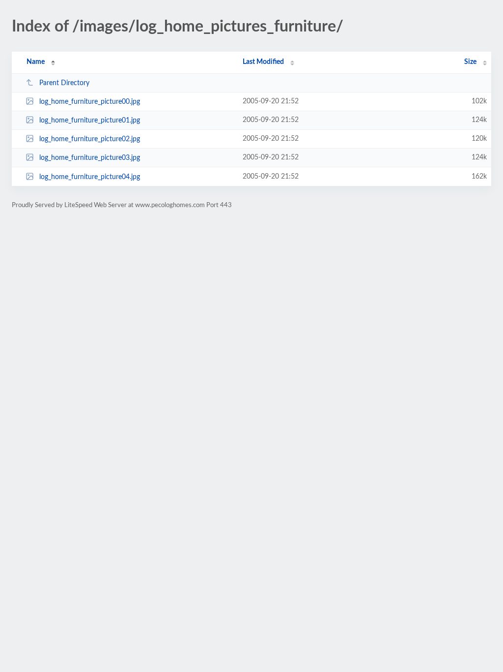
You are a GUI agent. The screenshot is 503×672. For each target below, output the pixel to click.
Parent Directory (64, 83)
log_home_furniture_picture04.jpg (89, 177)
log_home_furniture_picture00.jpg (89, 101)
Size (470, 62)
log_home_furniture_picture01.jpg (89, 120)
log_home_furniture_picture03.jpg (89, 157)
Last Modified (263, 62)
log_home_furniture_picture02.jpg (89, 139)
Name (36, 62)
